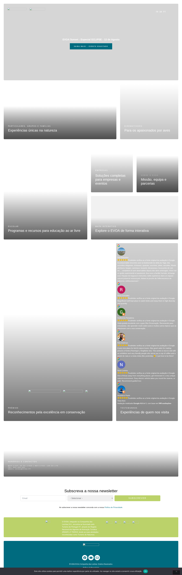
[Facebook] (84, 557)
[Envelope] (97, 557)
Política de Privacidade (113, 507)
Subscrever (137, 498)
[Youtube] (91, 557)
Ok (145, 571)
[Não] (176, 572)
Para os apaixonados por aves (147, 130)
